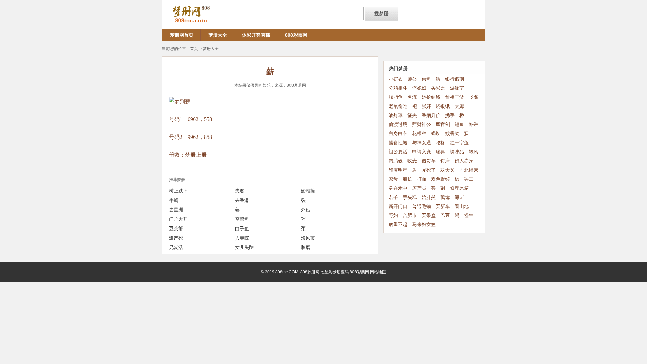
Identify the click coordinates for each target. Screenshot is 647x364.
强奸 (426, 106)
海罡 (459, 197)
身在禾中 (398, 188)
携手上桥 (454, 115)
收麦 (412, 160)
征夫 (412, 115)
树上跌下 (178, 190)
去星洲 (176, 209)
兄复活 (176, 247)
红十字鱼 (459, 142)
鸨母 (445, 197)
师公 (412, 79)
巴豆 (445, 215)
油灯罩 (396, 115)
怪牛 (468, 215)
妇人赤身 (464, 160)
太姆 (459, 106)
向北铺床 (468, 170)
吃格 (440, 142)
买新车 (443, 206)
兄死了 (429, 170)
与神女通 (421, 142)
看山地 (462, 206)
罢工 (468, 179)
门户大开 (178, 219)
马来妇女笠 (424, 224)
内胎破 (396, 160)
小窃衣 (396, 79)
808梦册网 (296, 85)
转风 (473, 151)
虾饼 (473, 124)
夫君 (239, 190)
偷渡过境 (398, 124)
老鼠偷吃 (398, 106)
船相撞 (308, 190)
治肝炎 (429, 197)
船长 (407, 179)
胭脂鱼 (396, 97)
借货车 (429, 160)
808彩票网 (296, 35)
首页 (194, 48)
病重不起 (398, 224)
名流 (412, 97)
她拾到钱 (431, 97)
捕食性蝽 (398, 142)
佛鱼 (426, 79)
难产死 (176, 238)
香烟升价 (431, 115)
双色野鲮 (440, 179)
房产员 (419, 188)
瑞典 (440, 151)
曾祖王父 (454, 97)
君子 (393, 197)
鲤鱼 (459, 124)
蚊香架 (452, 133)
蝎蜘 (435, 133)
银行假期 (454, 79)
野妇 (393, 215)
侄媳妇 (419, 88)
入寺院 (242, 238)
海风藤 (308, 238)
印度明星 (398, 170)
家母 (393, 179)
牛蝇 (173, 200)
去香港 (242, 200)
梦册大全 (217, 35)
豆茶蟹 (176, 228)
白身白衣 (398, 133)
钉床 (445, 160)
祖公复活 (398, 151)
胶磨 (305, 247)
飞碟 (473, 97)
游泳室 (457, 88)
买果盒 (429, 215)
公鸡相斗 (398, 88)
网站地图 (378, 272)
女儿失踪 (244, 247)
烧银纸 (443, 106)
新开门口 (398, 206)
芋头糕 (410, 197)
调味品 (457, 151)
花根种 (419, 133)
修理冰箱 (459, 188)
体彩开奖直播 (256, 35)
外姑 (305, 209)
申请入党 (421, 151)
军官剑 (443, 124)
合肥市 (410, 215)
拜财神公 (421, 124)
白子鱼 (242, 228)
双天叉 (447, 170)
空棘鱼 (242, 219)
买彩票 (438, 88)
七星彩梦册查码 (334, 272)
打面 (421, 179)
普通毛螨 (421, 206)
